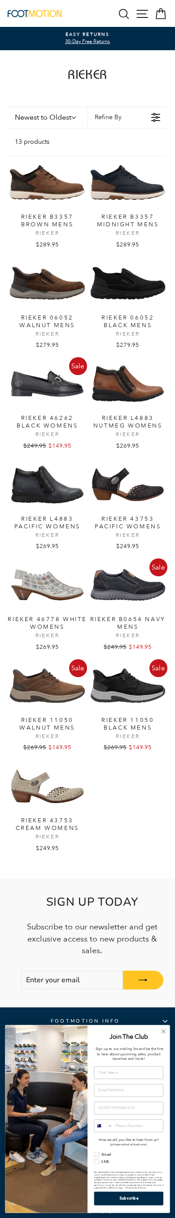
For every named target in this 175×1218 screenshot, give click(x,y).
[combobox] (103, 1126)
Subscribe (128, 1198)
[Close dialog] (163, 1031)
